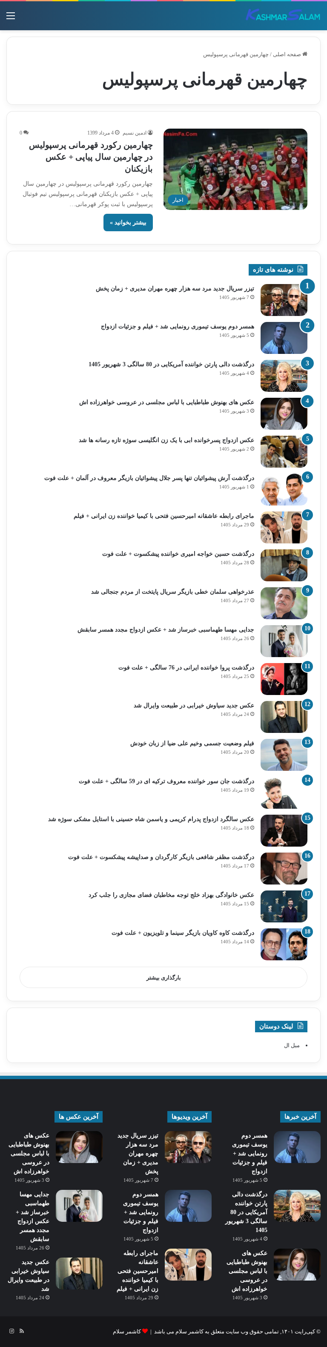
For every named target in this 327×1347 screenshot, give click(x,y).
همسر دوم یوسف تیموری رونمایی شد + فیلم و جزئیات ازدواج (177, 326)
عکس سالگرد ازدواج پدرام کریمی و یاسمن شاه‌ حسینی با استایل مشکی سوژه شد (151, 819)
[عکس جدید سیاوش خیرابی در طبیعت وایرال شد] (284, 717)
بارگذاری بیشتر (163, 977)
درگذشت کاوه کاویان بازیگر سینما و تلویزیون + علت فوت (183, 933)
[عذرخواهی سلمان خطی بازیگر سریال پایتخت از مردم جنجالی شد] (284, 603)
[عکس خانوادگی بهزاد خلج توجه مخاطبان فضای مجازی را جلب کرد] (284, 906)
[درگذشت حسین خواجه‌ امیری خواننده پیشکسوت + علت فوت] (284, 565)
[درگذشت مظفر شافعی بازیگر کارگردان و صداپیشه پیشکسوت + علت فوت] (284, 869)
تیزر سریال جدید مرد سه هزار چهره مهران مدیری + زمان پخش (175, 288)
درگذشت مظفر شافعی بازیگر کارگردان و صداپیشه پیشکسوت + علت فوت (161, 857)
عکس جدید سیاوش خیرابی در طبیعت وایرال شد (194, 705)
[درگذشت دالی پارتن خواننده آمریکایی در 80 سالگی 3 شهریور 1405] (284, 376)
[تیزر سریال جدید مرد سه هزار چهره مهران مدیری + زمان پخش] (284, 300)
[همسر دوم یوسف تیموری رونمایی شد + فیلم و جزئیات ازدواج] (284, 338)
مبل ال (292, 1045)
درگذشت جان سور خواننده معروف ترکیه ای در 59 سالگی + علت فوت (166, 781)
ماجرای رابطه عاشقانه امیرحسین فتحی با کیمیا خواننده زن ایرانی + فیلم (164, 516)
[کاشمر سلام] (283, 15)
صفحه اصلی (287, 54)
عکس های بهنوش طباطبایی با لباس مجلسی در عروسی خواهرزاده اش (166, 402)
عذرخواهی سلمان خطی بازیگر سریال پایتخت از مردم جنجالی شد (172, 592)
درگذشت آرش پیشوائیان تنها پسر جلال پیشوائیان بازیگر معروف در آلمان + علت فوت (149, 478)
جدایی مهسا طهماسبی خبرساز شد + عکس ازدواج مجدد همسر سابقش (165, 629)
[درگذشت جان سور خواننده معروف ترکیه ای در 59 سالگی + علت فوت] (284, 793)
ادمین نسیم (134, 133)
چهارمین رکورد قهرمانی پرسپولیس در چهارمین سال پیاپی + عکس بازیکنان (91, 156)
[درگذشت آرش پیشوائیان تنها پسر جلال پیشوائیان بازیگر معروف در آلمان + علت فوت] (284, 489)
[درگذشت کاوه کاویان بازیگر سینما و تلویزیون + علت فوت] (284, 944)
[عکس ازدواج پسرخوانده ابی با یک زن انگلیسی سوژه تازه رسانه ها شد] (284, 452)
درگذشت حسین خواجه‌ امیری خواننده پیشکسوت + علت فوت (178, 554)
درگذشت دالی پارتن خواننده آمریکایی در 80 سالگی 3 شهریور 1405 (171, 364)
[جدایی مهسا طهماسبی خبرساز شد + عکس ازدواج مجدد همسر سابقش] (284, 641)
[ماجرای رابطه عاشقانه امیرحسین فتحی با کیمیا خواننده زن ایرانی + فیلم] (284, 527)
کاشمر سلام (127, 1331)
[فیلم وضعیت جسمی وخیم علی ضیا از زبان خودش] (284, 755)
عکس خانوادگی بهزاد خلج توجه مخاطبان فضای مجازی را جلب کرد (171, 895)
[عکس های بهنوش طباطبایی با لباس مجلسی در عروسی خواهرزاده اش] (284, 414)
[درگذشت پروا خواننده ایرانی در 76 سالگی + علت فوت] (284, 679)
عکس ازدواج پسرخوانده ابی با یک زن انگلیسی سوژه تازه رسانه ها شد (166, 440)
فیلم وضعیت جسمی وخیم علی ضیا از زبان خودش (192, 743)
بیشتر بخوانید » (128, 222)
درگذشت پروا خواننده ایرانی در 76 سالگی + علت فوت (186, 667)
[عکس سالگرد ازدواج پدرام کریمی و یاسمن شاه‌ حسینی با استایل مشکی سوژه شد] (284, 831)
